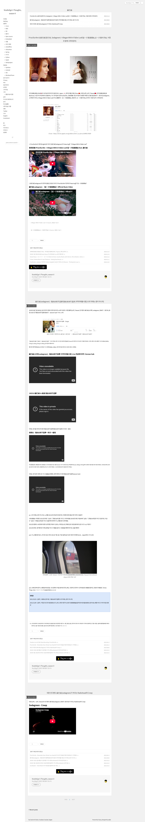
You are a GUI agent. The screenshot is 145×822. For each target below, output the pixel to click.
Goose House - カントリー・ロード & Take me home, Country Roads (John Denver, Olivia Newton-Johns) (56, 257)
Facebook (41, 819)
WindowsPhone (9, 75)
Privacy (5, 80)
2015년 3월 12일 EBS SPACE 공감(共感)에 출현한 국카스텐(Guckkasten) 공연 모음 (49, 652)
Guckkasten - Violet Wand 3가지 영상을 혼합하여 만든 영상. (44, 765)
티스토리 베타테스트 (8, 99)
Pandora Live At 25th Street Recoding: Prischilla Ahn (43, 642)
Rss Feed (31, 819)
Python (7, 57)
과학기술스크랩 (7, 106)
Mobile (5, 65)
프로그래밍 (8, 44)
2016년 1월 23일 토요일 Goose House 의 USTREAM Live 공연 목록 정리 (46, 254)
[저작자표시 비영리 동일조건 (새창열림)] (47, 240)
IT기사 (7, 54)
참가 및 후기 (6, 78)
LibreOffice (8, 47)
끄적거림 (5, 89)
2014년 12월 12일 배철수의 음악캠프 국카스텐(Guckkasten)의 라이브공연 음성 (48, 650)
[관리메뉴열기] (142, 3)
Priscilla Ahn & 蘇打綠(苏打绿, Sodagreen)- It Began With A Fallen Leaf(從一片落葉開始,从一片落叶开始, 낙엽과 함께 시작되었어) (64, 16)
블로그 (7, 34)
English (5, 116)
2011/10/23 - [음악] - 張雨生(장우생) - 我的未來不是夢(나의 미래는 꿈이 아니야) (51, 599)
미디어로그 (6, 128)
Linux (7, 26)
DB (6, 31)
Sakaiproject (9, 62)
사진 (4, 92)
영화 (4, 109)
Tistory (100, 819)
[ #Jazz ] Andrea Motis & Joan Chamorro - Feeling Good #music (46, 259)
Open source (9, 36)
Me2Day (5, 21)
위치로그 (5, 130)
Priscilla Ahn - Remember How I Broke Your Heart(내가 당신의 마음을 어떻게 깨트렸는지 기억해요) (53, 645)
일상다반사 (6, 85)
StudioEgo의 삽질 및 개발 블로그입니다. (42, 277)
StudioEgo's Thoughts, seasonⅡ (43, 275)
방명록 (5, 132)
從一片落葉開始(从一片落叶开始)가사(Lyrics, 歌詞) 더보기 (46, 230)
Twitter (5, 111)
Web (6, 28)
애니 (4, 82)
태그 (4, 125)
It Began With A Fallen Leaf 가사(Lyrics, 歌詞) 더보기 (45, 222)
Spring (7, 52)
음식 (4, 101)
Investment (6, 118)
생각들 (5, 87)
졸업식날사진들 (9, 94)
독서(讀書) (6, 104)
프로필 (5, 19)
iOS (6, 72)
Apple (7, 60)
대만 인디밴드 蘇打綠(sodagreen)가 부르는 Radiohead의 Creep (46, 24)
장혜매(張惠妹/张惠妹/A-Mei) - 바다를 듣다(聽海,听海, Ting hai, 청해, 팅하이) (48, 251)
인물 (6, 41)
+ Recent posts (33, 810)
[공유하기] (34, 240)
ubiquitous (8, 49)
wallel (109, 819)
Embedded (8, 39)
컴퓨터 (5, 23)
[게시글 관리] (36, 240)
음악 (4, 97)
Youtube (46, 819)
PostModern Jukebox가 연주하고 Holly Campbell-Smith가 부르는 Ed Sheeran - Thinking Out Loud (54, 262)
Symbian (7, 67)
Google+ (50, 819)
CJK (4, 113)
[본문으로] (64, 626)
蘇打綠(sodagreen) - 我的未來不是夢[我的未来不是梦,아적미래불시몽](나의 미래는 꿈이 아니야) (54, 20)
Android (7, 70)
